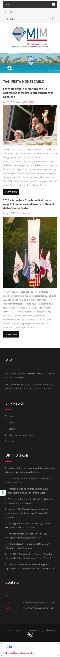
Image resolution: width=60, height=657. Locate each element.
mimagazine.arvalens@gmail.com (38, 602)
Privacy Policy (36, 630)
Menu (7, 4)
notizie (31, 101)
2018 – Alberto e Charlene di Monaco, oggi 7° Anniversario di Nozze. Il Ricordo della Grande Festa (29, 204)
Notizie (11, 428)
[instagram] (11, 12)
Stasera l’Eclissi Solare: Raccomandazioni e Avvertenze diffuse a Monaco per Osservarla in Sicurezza (26, 513)
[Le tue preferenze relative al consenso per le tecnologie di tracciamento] (3, 493)
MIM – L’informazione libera (21, 435)
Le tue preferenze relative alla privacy (33, 647)
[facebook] (5, 12)
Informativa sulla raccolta (19, 653)
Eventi (25, 101)
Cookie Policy (50, 630)
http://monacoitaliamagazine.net (38, 607)
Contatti (12, 441)
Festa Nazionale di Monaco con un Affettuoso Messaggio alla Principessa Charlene (28, 93)
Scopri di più (11, 192)
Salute (11, 422)
